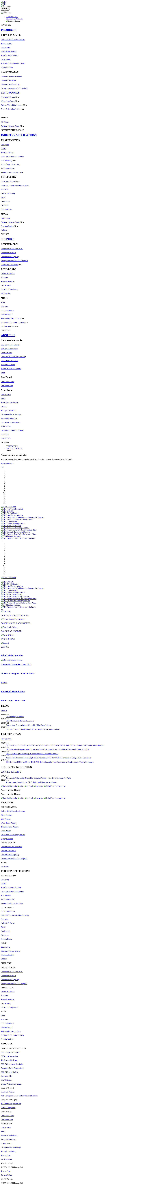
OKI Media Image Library (10, 422)
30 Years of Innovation (9, 349)
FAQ (3, 302)
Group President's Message (11, 414)
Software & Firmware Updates (12, 322)
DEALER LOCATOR (14, 19)
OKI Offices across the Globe (12, 1064)
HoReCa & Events (8, 193)
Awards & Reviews (8, 1139)
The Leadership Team (9, 1060)
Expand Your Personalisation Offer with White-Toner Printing (28, 725)
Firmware (4, 278)
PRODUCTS (8, 29)
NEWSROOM (6, 739)
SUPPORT (7, 239)
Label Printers (6, 59)
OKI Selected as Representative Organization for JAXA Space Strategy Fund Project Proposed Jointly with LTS (47, 749)
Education (4, 189)
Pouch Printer (6, 895)
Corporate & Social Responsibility (13, 357)
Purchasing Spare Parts (9, 265)
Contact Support (7, 314)
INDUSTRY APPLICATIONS (19, 135)
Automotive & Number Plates (12, 172)
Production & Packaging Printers (13, 63)
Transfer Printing (7, 153)
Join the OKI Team (8, 365)
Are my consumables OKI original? (14, 859)
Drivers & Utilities (8, 274)
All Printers (5, 122)
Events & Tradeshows (9, 1135)
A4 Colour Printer (7, 168)
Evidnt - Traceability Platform (12, 105)
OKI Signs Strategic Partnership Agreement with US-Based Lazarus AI (32, 754)
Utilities (4, 230)
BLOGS (4, 711)
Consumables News (8, 80)
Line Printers (5, 48)
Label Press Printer (8, 181)
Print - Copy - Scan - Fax (10, 164)
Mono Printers (6, 44)
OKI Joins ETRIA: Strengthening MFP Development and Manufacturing (33, 729)
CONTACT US (12, 17)
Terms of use (5, 1155)
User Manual (6, 285)
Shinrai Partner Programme (11, 369)
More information (7, 463)
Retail (3, 197)
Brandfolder (5, 218)
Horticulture (5, 201)
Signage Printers (7, 67)
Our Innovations (7, 386)
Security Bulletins (7, 326)
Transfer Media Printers (9, 55)
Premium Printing (7, 226)
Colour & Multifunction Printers (13, 40)
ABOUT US (8, 335)
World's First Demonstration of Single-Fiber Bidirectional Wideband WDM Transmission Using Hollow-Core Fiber (48, 758)
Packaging (5, 145)
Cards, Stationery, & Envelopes (12, 157)
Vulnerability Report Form (10, 318)
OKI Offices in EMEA (9, 361)
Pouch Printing (6, 160)
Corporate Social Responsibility (12, 1068)
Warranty (4, 306)
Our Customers (6, 353)
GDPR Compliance (8, 1108)
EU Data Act (6, 293)
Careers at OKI (6, 1076)
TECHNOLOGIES (10, 93)
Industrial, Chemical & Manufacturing (15, 185)
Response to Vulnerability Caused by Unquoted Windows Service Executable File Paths (38, 778)
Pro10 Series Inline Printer (10, 109)
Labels (3, 149)
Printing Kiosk (6, 209)
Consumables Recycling (10, 84)
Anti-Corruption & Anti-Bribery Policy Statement (19, 1096)
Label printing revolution (15, 717)
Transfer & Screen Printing (11, 887)
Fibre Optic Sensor (8, 97)
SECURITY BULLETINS (11, 772)
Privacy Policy (6, 1159)
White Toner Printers (8, 51)
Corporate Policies (8, 1092)
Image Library (6, 1143)
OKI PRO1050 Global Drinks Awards (20, 721)
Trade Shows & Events (9, 403)
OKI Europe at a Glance (10, 345)
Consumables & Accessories (11, 76)
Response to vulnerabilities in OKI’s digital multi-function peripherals (31, 782)
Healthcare (5, 205)
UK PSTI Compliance (9, 289)
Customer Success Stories (10, 126)
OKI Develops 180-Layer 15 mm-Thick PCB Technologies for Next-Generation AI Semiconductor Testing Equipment (49, 762)
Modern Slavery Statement (11, 1104)
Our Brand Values (7, 382)
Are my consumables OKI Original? (14, 88)
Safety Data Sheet (7, 282)
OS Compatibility (7, 310)
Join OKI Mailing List (9, 418)
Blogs (3, 399)
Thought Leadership (8, 410)
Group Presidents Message (11, 1147)
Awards (4, 406)
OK (2, 467)
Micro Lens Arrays (8, 101)
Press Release (6, 395)
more (3, 373)
